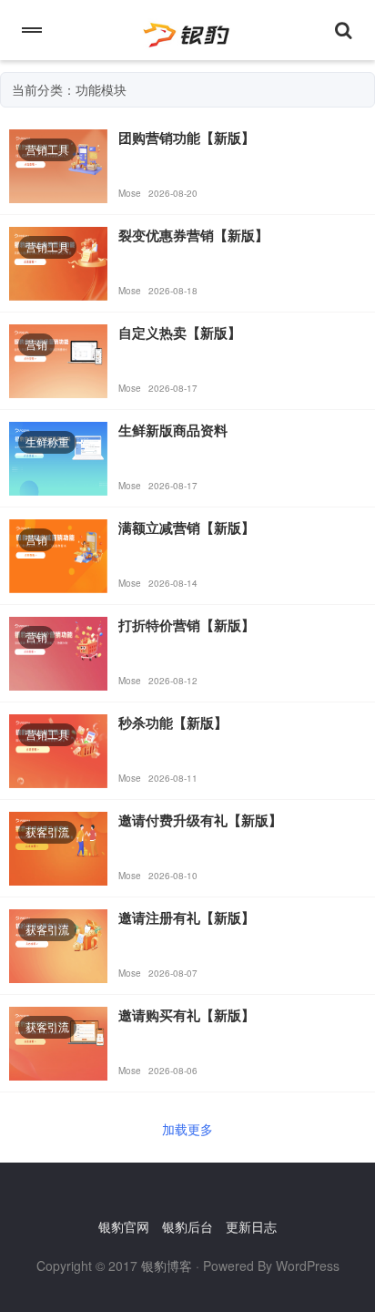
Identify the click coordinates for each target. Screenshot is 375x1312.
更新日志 (251, 1226)
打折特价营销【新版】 (186, 625)
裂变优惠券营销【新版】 (193, 235)
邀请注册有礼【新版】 (186, 917)
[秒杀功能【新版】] (58, 749)
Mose (129, 193)
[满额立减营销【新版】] (58, 554)
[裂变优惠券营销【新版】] (58, 261)
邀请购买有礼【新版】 (186, 1015)
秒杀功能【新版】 (173, 722)
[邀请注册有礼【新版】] (58, 944)
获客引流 (47, 831)
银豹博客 (166, 1265)
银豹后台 (187, 1226)
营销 (36, 344)
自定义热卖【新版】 (179, 333)
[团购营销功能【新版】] (58, 164)
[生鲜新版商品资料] (58, 456)
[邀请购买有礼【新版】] (58, 1041)
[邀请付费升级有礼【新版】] (58, 846)
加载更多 (187, 1129)
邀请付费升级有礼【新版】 (200, 820)
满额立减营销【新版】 (186, 528)
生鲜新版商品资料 (173, 430)
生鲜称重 (47, 441)
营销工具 (47, 149)
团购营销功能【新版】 (186, 138)
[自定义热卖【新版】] (58, 359)
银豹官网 (123, 1226)
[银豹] (187, 30)
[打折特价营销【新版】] (58, 651)
